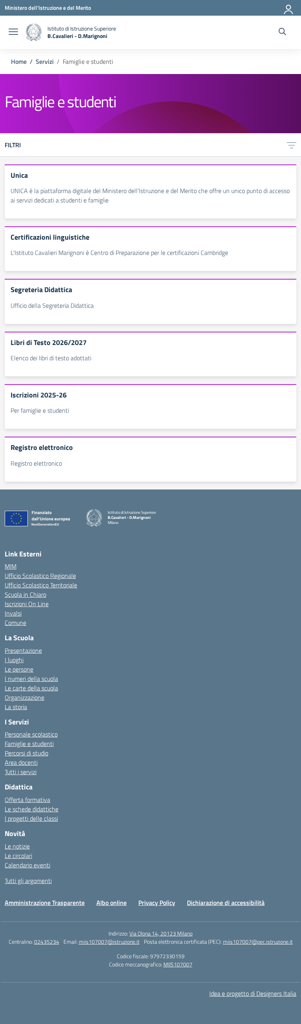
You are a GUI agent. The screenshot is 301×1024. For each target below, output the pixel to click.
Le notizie (17, 846)
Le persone (19, 669)
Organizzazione (24, 697)
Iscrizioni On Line (27, 604)
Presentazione (23, 650)
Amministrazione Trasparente (45, 902)
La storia (16, 707)
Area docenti (21, 762)
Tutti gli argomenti (28, 880)
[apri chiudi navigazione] (13, 32)
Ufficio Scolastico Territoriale (41, 585)
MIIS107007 (177, 964)
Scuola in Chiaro (25, 594)
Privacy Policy (156, 902)
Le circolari (18, 855)
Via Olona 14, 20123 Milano (160, 933)
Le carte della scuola (31, 688)
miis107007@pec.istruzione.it (258, 941)
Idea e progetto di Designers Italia (252, 993)
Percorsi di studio (26, 753)
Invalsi (13, 613)
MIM (10, 566)
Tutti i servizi (20, 772)
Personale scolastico (31, 734)
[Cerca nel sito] (282, 32)
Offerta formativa (27, 799)
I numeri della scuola (31, 678)
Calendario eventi (27, 865)
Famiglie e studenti (29, 743)
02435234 (46, 941)
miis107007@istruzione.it (109, 941)
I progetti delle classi (31, 818)
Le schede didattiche (31, 809)
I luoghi (14, 660)
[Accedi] (288, 7)
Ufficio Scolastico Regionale (40, 575)
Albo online (111, 902)
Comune (15, 622)
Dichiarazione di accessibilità (226, 902)
